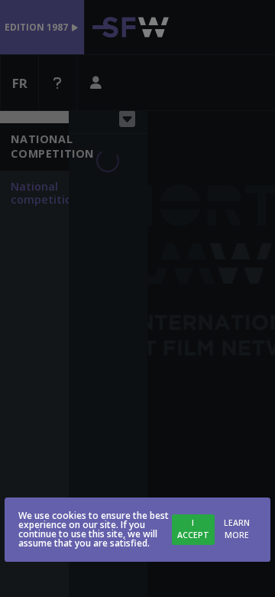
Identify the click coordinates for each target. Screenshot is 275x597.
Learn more (237, 528)
